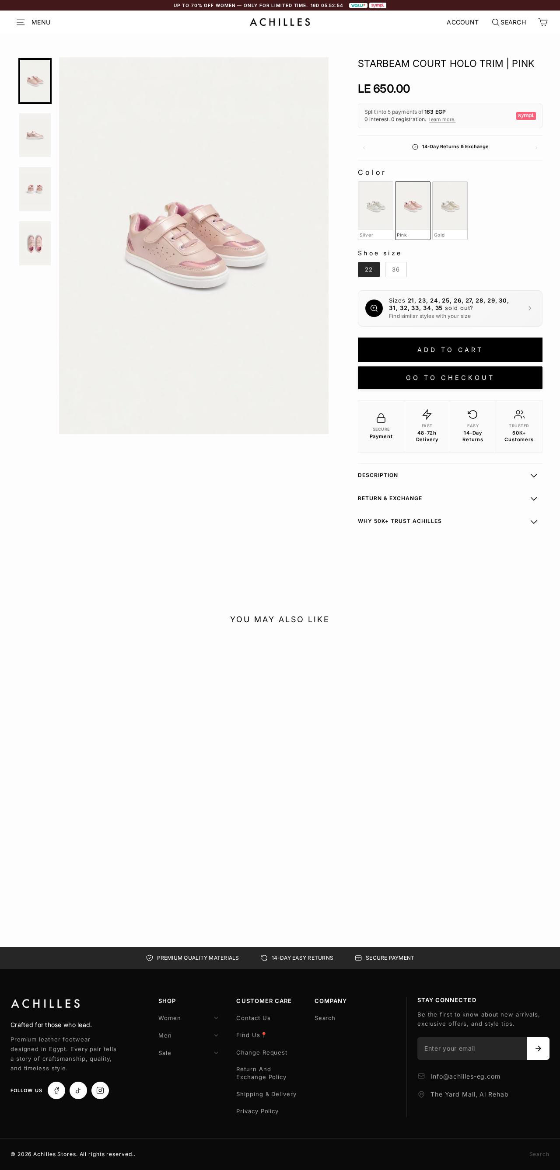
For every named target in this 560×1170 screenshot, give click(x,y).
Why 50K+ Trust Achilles (400, 521)
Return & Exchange (390, 498)
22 (41, 857)
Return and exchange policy (261, 1073)
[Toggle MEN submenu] (216, 1035)
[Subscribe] (538, 1048)
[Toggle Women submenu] (216, 1018)
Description (378, 475)
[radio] (375, 210)
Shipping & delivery (266, 1093)
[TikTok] (78, 1090)
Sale (165, 1052)
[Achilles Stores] (45, 1004)
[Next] (536, 148)
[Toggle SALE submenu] (216, 1053)
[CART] (543, 22)
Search (325, 1017)
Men (165, 1035)
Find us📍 (251, 1034)
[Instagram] (100, 1090)
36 (120, 869)
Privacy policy (257, 1110)
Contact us (253, 1017)
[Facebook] (56, 1090)
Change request (261, 1052)
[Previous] (364, 148)
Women (169, 1017)
